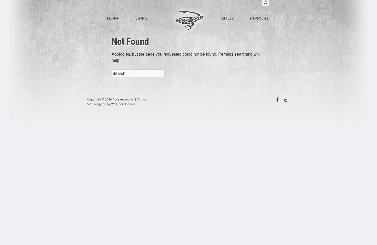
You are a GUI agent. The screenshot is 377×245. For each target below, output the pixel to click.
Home (114, 18)
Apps (141, 18)
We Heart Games (123, 104)
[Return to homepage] (188, 18)
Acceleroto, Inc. (123, 99)
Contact (142, 99)
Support (259, 18)
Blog (227, 18)
